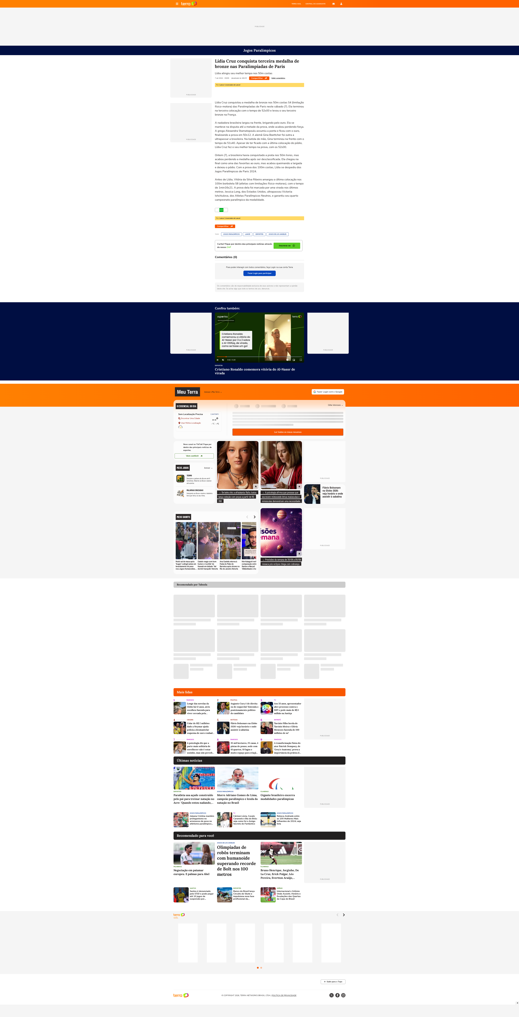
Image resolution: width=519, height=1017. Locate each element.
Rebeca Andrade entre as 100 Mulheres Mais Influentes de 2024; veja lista (289, 820)
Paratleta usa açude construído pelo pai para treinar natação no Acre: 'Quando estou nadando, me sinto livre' (194, 799)
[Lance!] (221, 210)
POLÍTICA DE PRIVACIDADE (284, 995)
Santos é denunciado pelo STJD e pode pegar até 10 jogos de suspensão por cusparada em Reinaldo (202, 895)
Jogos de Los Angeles (277, 234)
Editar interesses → (335, 405)
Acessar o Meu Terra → (213, 391)
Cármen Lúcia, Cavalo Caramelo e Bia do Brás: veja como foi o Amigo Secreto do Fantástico (245, 820)
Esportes (259, 234)
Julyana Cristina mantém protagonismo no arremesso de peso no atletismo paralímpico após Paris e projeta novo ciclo (202, 820)
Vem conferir (192, 455)
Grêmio (280, 888)
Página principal (189, 4)
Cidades (190, 720)
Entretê (277, 720)
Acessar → (208, 467)
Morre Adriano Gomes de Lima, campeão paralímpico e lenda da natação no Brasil (237, 798)
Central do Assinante (315, 4)
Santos (193, 888)
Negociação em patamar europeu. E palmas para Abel (191, 872)
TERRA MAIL (296, 4)
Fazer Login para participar (259, 273)
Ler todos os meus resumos (288, 432)
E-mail (333, 4)
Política (233, 700)
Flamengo (265, 792)
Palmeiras (178, 867)
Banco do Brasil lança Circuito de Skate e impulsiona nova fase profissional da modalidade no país (244, 895)
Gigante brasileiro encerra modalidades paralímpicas (278, 797)
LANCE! (247, 234)
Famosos (190, 700)
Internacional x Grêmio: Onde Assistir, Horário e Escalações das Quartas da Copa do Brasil (289, 895)
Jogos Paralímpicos (231, 234)
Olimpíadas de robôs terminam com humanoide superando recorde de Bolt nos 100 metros (236, 861)
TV (275, 700)
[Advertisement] (324, 819)
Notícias (233, 720)
